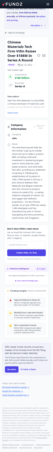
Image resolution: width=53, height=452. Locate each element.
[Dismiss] (45, 25)
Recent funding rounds (10, 445)
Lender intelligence (43, 445)
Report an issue (40, 127)
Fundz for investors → (12, 391)
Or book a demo (28, 369)
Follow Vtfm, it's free (26, 252)
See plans (11, 369)
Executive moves (25, 447)
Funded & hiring (28, 445)
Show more (12, 112)
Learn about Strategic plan (27, 281)
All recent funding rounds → (15, 387)
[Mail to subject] (44, 55)
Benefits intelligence (9, 447)
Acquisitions (38, 447)
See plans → (36, 25)
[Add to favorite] (38, 55)
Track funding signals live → (15, 395)
